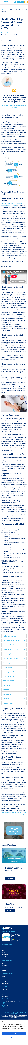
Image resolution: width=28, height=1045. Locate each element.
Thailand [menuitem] (3, 950)
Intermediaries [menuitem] (5, 996)
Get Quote (20, 2)
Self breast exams (9, 220)
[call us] (15, 2)
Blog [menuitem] (3, 991)
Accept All (14, 1033)
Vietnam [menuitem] (3, 952)
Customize (14, 1037)
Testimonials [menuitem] (4, 993)
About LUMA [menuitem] (4, 989)
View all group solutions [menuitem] (5, 969)
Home (2, 9)
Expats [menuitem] (3, 947)
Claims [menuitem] (3, 976)
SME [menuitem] (3, 963)
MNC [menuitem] (3, 967)
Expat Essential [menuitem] (5, 954)
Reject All (14, 1041)
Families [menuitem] (3, 949)
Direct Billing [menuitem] (4, 981)
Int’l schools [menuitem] (4, 965)
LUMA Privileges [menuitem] (5, 983)
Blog (5, 9)
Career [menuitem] (3, 994)
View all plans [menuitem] (4, 956)
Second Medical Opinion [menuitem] (7, 978)
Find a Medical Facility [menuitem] (6, 980)
